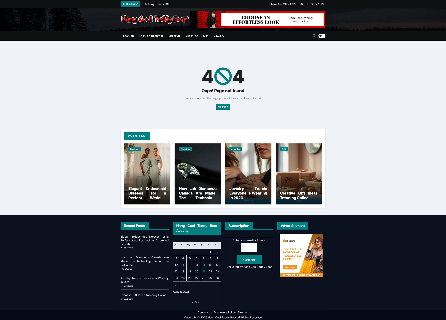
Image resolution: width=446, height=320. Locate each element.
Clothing (192, 36)
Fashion (128, 36)
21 (203, 271)
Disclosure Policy (225, 312)
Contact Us (205, 312)
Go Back (223, 106)
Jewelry (219, 36)
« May (195, 302)
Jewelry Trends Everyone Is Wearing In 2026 (248, 193)
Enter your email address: (249, 240)
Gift (206, 36)
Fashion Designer (151, 36)
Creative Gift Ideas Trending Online (299, 195)
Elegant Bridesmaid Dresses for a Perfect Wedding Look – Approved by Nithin (147, 197)
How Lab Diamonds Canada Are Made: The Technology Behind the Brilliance (198, 195)
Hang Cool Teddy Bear (257, 267)
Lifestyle (174, 36)
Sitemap (243, 312)
